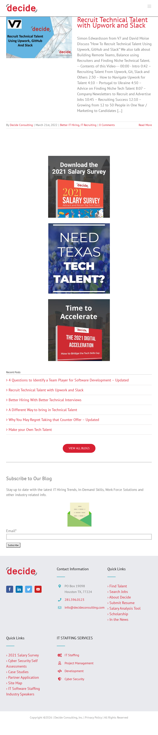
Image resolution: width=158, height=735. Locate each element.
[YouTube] (38, 589)
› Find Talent (117, 586)
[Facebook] (9, 589)
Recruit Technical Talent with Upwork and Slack (112, 22)
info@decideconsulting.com (83, 607)
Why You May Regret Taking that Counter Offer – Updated (54, 419)
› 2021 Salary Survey (22, 655)
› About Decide (119, 597)
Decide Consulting (21, 125)
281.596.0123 (74, 599)
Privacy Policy (93, 717)
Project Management (79, 663)
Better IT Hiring (69, 125)
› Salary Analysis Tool (124, 608)
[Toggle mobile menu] (150, 6)
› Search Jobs (117, 591)
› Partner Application (22, 677)
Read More (145, 125)
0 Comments (107, 125)
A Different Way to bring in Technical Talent (43, 409)
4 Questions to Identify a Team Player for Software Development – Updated (69, 380)
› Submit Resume (121, 602)
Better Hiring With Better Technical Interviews (45, 399)
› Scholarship (117, 614)
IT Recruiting (88, 125)
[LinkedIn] (19, 589)
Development (74, 671)
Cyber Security (74, 679)
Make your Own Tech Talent (30, 429)
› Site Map (14, 683)
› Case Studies (17, 671)
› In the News (117, 619)
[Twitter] (28, 589)
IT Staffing (72, 655)
